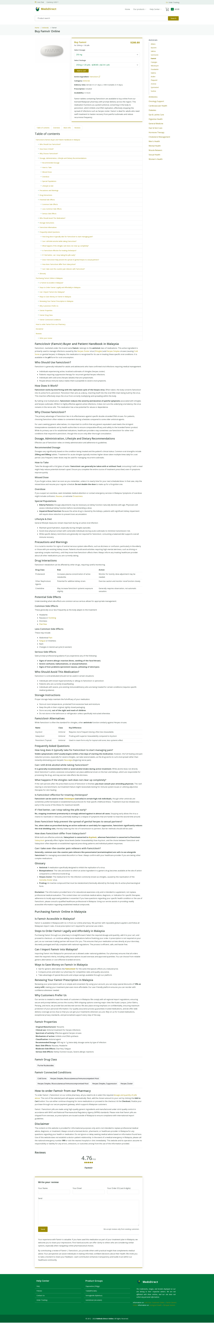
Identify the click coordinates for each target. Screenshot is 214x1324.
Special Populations (49, 181)
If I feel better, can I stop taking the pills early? (58, 255)
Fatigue (42, 641)
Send (40, 1198)
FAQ (38, 1286)
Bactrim (153, 48)
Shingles (98, 351)
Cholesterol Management (159, 137)
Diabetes (152, 110)
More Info (67, 128)
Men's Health (154, 141)
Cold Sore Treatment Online (154, 1302)
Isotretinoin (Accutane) (94, 1300)
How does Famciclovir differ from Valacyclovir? (59, 264)
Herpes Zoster (83, 351)
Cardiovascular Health (158, 106)
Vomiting (52, 618)
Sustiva (153, 91)
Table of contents (43, 128)
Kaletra (153, 73)
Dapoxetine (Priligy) (93, 1286)
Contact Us (41, 1295)
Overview (56, 128)
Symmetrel (155, 87)
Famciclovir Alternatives (48, 227)
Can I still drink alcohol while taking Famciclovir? (59, 241)
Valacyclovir (39, 840)
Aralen (153, 77)
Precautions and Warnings (49, 190)
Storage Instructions (47, 223)
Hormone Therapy (156, 132)
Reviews (77, 128)
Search (173, 18)
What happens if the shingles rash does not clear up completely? (65, 246)
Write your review (46, 338)
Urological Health (155, 1305)
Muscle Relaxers (155, 150)
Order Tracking (42, 1300)
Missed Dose (47, 172)
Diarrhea (43, 624)
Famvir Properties (46, 310)
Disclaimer (39, 329)
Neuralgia (68, 760)
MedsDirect (150, 1282)
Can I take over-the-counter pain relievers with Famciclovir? (63, 269)
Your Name (43, 1188)
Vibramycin (155, 66)
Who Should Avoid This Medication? (52, 218)
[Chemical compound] (99, 77)
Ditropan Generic (169, 1305)
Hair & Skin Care (155, 128)
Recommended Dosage (50, 163)
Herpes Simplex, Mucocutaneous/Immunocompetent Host (74, 1078)
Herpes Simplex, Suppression (104, 1083)
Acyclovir (93, 837)
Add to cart (81, 71)
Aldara (153, 44)
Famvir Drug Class (46, 315)
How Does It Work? (47, 149)
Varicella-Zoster (45, 880)
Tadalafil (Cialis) (91, 1291)
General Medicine (156, 123)
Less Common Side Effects (52, 209)
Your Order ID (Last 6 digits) (119, 1188)
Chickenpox (69, 798)
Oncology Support (156, 101)
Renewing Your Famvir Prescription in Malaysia (56, 301)
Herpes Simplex (113, 351)
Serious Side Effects (49, 214)
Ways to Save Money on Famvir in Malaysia (55, 297)
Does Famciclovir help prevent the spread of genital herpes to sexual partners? (70, 260)
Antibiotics (153, 97)
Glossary (43, 273)
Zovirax (153, 84)
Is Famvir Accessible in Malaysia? (51, 283)
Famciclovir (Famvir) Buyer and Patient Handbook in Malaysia (58, 140)
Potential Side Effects (47, 200)
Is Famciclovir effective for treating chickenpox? (59, 250)
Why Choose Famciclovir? (49, 153)
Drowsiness (78, 496)
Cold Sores (42, 1078)
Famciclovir (94, 77)
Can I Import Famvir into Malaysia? (52, 292)
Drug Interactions (46, 195)
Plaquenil (154, 80)
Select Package (80, 60)
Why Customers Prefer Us (49, 306)
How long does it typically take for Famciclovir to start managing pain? (67, 237)
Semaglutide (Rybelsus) (94, 1295)
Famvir (153, 58)
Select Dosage (79, 50)
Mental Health (155, 146)
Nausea (59, 496)
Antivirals (45, 28)
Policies (39, 1291)
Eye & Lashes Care (156, 114)
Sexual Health (154, 154)
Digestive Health (156, 119)
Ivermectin (154, 55)
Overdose (45, 177)
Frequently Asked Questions (50, 232)
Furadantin (154, 69)
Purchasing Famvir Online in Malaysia (49, 278)
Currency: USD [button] (52, 2)
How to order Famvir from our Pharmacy (50, 324)
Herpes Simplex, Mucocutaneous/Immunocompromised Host (63, 1083)
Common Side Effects (50, 204)
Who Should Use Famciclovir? (50, 144)
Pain (50, 637)
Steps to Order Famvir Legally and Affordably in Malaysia (60, 287)
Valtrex (153, 51)
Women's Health (156, 159)
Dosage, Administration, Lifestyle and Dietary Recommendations (63, 158)
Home (127, 9)
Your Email (77, 1188)
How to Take (47, 167)
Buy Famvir (80, 42)
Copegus (154, 62)
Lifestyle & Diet (47, 186)
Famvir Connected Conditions (50, 320)
